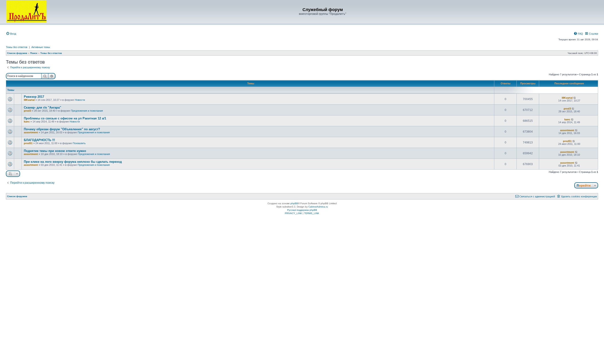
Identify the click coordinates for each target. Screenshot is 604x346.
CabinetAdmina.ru (318, 206)
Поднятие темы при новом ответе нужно (55, 151)
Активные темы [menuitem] (40, 47)
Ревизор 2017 (34, 96)
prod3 (27, 110)
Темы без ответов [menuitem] (16, 47)
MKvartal (29, 99)
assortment (31, 132)
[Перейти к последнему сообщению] (574, 97)
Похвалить (79, 143)
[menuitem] (11, 34)
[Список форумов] (26, 11)
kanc (27, 121)
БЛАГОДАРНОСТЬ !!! (39, 140)
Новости (80, 99)
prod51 (28, 143)
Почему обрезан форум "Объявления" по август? (62, 129)
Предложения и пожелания (87, 110)
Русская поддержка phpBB (302, 210)
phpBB (294, 203)
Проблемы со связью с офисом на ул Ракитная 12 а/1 (65, 118)
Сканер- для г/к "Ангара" (42, 107)
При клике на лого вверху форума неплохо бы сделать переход (73, 161)
